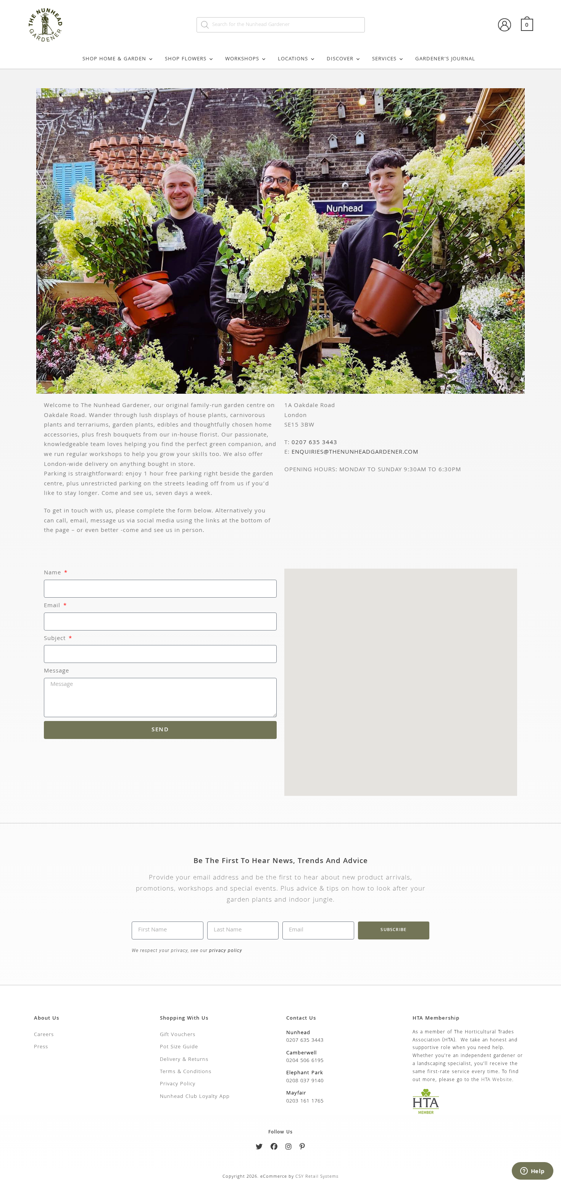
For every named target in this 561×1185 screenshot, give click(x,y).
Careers (44, 1035)
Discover (340, 59)
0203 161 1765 (305, 1101)
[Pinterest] (302, 1148)
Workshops (242, 59)
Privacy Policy (177, 1084)
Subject (56, 639)
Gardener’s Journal (445, 59)
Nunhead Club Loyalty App (195, 1097)
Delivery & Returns (184, 1060)
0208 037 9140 (305, 1081)
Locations (293, 59)
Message (56, 671)
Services (384, 59)
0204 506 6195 (305, 1061)
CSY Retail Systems (317, 1176)
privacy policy (225, 950)
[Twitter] (259, 1148)
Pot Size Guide (179, 1047)
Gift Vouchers (177, 1035)
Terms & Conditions (185, 1072)
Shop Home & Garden (114, 59)
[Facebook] (274, 1148)
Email (53, 606)
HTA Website (496, 1080)
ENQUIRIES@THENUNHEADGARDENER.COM (355, 453)
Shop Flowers (185, 59)
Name (53, 573)
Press (41, 1047)
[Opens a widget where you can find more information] (532, 1171)
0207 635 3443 (314, 443)
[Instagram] (288, 1148)
